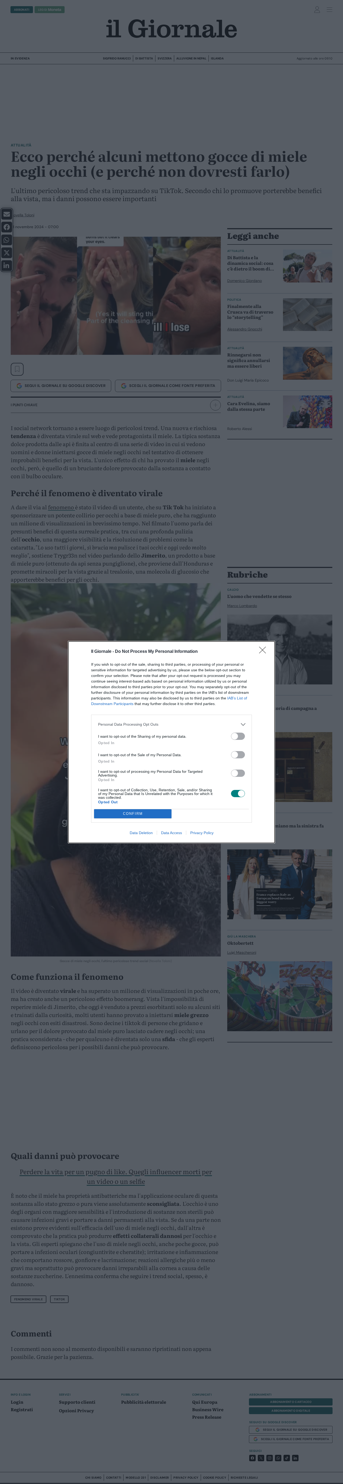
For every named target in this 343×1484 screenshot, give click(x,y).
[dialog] (171, 742)
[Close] (264, 652)
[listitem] (171, 724)
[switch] (238, 736)
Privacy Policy (202, 833)
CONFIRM (133, 814)
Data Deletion (141, 833)
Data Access (171, 833)
